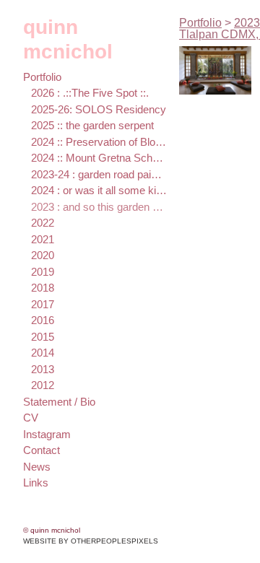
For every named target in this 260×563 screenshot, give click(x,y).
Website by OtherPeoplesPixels (90, 541)
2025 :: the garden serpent (92, 125)
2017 (42, 304)
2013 (42, 369)
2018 (42, 288)
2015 (42, 337)
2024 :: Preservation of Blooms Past (99, 142)
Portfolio (42, 77)
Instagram (47, 434)
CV (30, 417)
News (37, 467)
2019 (42, 272)
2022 (42, 223)
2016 (42, 320)
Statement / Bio (59, 402)
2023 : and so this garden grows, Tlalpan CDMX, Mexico (99, 207)
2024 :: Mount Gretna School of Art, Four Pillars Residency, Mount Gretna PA (99, 158)
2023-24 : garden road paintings (99, 174)
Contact (41, 450)
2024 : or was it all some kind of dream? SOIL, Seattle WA (99, 190)
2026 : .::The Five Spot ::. (90, 93)
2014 (42, 352)
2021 (42, 239)
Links (35, 482)
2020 (42, 255)
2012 (42, 385)
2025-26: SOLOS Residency (98, 109)
